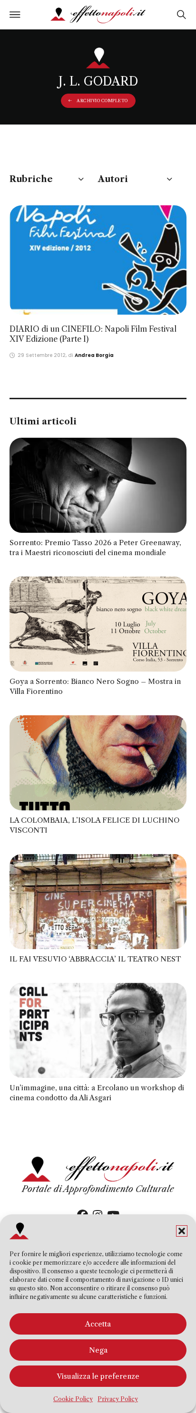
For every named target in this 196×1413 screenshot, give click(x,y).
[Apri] (15, 15)
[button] (181, 1231)
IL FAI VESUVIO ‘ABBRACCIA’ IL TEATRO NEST (95, 958)
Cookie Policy (73, 1399)
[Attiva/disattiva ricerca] (181, 14)
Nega (98, 1350)
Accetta (98, 1323)
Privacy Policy (118, 1399)
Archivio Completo (102, 100)
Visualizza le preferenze (98, 1376)
